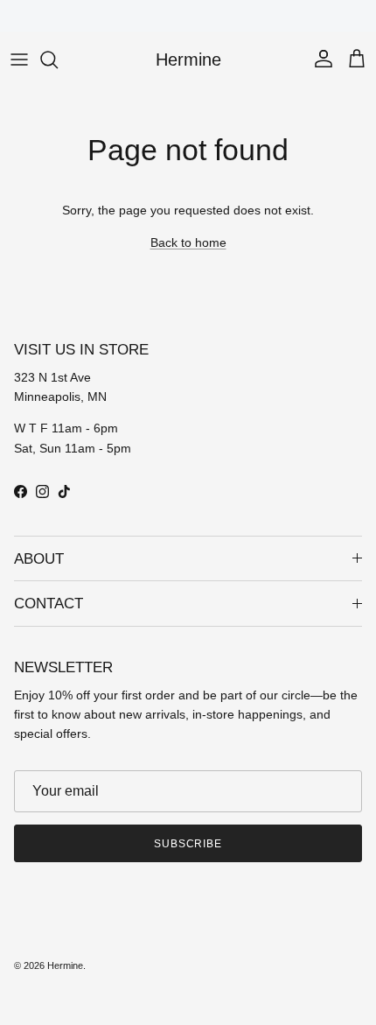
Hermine (65, 965)
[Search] (57, 59)
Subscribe (188, 844)
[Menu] (19, 59)
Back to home (188, 242)
